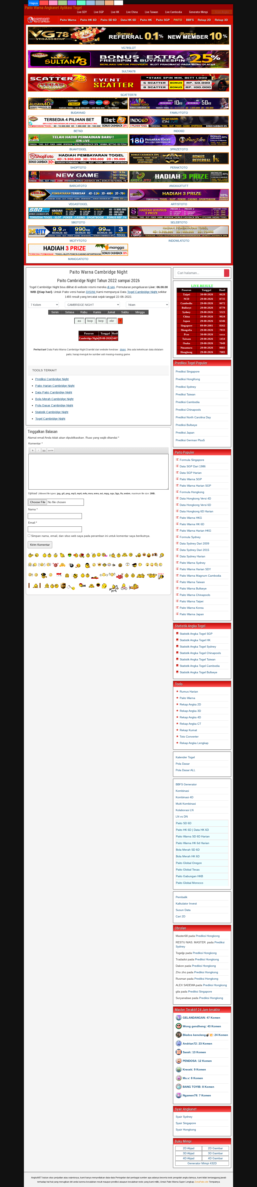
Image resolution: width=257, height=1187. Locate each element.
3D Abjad (188, 1153)
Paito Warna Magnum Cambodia (200, 575)
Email (32, 522)
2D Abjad (188, 1148)
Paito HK (146, 19)
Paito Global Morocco (189, 882)
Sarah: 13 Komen (194, 1052)
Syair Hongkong (186, 1129)
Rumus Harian (188, 691)
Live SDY (82, 12)
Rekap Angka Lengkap (193, 743)
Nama (33, 509)
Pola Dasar (183, 763)
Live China (132, 12)
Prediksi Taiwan (185, 394)
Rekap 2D (204, 19)
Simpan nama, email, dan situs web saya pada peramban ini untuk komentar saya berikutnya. (90, 535)
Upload (91, 493)
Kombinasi (182, 790)
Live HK (115, 12)
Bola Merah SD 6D (188, 849)
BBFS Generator (186, 784)
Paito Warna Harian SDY (195, 569)
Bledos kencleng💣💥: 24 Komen (205, 1035)
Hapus (33, 3)
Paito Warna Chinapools (194, 595)
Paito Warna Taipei (191, 601)
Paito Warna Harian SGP (195, 485)
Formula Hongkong (191, 492)
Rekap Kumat (188, 730)
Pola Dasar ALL (185, 770)
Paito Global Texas (188, 869)
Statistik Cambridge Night (51, 412)
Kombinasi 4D (184, 797)
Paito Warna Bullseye (193, 588)
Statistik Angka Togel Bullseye (198, 672)
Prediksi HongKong (188, 379)
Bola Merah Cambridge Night (54, 399)
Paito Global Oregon (189, 863)
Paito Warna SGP (190, 479)
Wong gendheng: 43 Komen (202, 1026)
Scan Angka (222, 12)
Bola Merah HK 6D (188, 856)
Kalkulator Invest (186, 903)
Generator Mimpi (198, 12)
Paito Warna (68, 19)
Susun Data (183, 910)
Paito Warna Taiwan (192, 582)
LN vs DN (182, 816)
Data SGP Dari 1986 (192, 466)
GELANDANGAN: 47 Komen (201, 1017)
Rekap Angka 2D (190, 704)
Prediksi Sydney (186, 386)
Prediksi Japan (185, 432)
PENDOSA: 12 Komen (197, 1060)
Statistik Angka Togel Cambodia (199, 665)
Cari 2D (180, 916)
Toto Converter (189, 736)
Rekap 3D (221, 19)
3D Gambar (215, 1153)
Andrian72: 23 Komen (197, 1043)
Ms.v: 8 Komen (193, 1078)
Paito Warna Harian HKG (195, 530)
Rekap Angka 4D (190, 717)
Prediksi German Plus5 (190, 440)
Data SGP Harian (190, 472)
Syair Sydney (184, 1116)
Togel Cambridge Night (142, 292)
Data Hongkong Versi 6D (195, 505)
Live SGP (99, 12)
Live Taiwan (151, 12)
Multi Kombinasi (186, 803)
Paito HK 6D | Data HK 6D (192, 829)
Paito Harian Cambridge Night (54, 385)
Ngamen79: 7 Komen (197, 1095)
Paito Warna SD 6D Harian (193, 836)
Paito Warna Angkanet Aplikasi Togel (53, 7)
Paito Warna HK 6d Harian (192, 843)
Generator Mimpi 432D (202, 1163)
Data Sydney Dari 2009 (194, 543)
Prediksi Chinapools (188, 409)
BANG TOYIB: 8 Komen (198, 1086)
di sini (111, 287)
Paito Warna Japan (191, 614)
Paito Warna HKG (190, 517)
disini (123, 349)
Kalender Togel (185, 757)
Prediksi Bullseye (186, 425)
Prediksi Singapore (188, 371)
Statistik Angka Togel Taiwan (197, 659)
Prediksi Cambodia (188, 402)
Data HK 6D (128, 19)
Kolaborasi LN (185, 810)
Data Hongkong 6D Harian (196, 511)
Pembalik (181, 897)
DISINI (91, 292)
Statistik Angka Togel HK (194, 640)
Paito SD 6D (109, 19)
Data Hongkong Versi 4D (195, 498)
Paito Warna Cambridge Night (98, 272)
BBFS (190, 19)
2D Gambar (215, 1148)
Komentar (35, 443)
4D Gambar (215, 1158)
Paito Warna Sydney (192, 562)
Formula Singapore (191, 459)
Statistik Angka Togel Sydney (197, 646)
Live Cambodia (173, 12)
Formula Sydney (190, 537)
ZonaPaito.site (201, 1182)
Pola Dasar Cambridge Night (54, 405)
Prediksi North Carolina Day (193, 417)
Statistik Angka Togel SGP (195, 633)
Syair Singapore (186, 1123)
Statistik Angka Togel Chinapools (200, 653)
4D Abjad (188, 1158)
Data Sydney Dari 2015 (194, 550)
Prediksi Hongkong (208, 935)
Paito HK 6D (88, 19)
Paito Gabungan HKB (189, 876)
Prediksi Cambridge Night (52, 379)
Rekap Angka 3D (190, 710)
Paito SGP (163, 19)
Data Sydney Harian (192, 556)
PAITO (178, 19)
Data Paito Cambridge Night (53, 392)
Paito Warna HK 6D (191, 524)
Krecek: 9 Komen (194, 1069)
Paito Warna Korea (191, 607)
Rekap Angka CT (190, 723)
